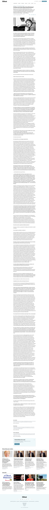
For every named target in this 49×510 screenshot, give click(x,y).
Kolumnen (22, 3)
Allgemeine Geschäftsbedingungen (24, 501)
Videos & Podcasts (16, 481)
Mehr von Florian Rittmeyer (17, 436)
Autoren (32, 3)
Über (35, 3)
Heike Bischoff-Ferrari (5, 468)
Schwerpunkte (15, 3)
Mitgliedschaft (44, 1)
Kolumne (26, 481)
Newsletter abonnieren (13, 501)
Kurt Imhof (15, 420)
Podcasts (26, 3)
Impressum (17, 501)
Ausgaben (40, 1)
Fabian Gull (19, 466)
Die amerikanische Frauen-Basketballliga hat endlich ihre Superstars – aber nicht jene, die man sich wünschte (30, 484)
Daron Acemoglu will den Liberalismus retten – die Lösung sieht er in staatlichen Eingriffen (6, 484)
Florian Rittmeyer (16, 432)
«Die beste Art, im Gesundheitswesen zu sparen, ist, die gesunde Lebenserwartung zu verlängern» (6, 460)
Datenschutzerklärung (32, 501)
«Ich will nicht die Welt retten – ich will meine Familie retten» (40, 459)
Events (29, 3)
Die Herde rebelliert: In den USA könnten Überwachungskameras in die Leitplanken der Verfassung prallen (40, 484)
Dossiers (19, 3)
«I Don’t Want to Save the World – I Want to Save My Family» (28, 459)
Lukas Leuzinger (16, 466)
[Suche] (34, 1)
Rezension (3, 481)
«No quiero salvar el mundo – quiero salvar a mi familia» (18, 459)
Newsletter (36, 1)
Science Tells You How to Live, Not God (17, 483)
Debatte (37, 481)
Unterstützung (37, 501)
